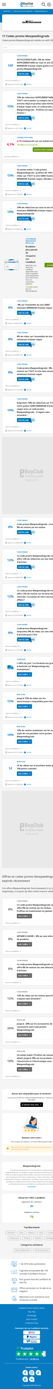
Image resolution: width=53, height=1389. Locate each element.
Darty (21, 1233)
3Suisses (27, 1238)
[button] (26, 74)
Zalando (38, 1238)
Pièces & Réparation (22, 1250)
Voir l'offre (23, 674)
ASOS (41, 1233)
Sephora (31, 1233)
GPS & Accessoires (41, 1250)
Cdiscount (10, 1233)
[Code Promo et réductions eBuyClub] (26, 4)
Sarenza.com (14, 1238)
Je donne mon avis (30, 1104)
